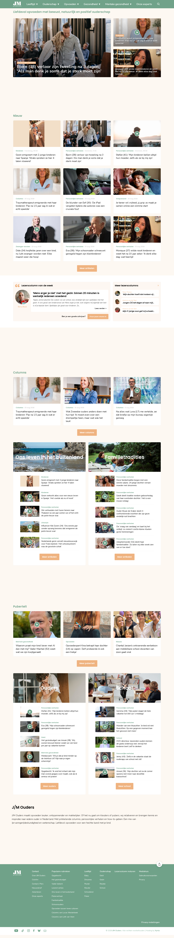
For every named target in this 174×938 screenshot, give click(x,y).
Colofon (35, 879)
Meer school (124, 786)
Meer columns (87, 432)
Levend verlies (57, 888)
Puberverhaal (57, 896)
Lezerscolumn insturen (125, 871)
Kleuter (87, 888)
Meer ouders (49, 786)
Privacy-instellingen (150, 922)
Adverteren (36, 892)
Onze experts (144, 4)
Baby (86, 875)
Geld (102, 875)
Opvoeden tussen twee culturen (65, 908)
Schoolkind (88, 892)
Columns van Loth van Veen (63, 917)
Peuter (87, 884)
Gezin (102, 879)
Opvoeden (70, 4)
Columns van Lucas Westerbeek (65, 912)
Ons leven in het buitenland (63, 892)
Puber (86, 896)
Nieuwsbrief (37, 888)
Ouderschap (49, 4)
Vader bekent (57, 884)
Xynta (157, 930)
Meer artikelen (87, 268)
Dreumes (88, 879)
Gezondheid (91, 4)
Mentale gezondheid (117, 4)
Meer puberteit (87, 663)
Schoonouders (57, 904)
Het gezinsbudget (59, 879)
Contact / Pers (37, 884)
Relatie (102, 884)
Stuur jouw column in (98, 316)
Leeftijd (30, 4)
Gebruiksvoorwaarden (148, 875)
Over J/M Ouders (38, 875)
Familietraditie (57, 900)
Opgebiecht (56, 875)
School (102, 888)
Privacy (142, 879)
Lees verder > (100, 308)
